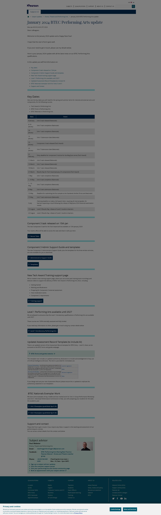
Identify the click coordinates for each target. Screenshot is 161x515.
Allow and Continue (130, 509)
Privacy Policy (78, 513)
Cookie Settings (115, 509)
